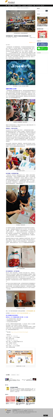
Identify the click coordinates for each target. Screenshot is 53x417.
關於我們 (42, 5)
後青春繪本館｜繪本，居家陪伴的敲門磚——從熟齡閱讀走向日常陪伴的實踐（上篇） (30, 404)
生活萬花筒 (24, 5)
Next (30, 378)
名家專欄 (13, 37)
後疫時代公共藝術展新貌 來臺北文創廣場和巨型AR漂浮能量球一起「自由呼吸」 (14, 381)
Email (34, 37)
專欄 (34, 5)
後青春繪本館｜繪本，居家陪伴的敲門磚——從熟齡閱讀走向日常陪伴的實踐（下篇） (20, 404)
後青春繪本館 (29, 5)
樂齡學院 (14, 5)
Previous (11, 378)
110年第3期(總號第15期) (30, 310)
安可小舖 (38, 5)
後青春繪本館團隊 (9, 37)
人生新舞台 (19, 5)
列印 (31, 37)
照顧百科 (9, 5)
